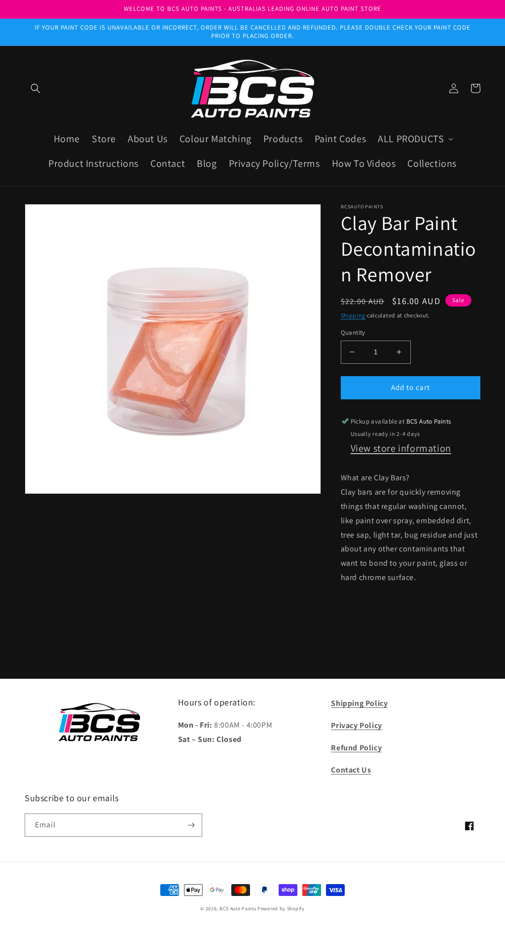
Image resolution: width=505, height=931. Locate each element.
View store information (401, 448)
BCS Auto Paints (237, 908)
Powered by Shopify (281, 908)
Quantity (353, 332)
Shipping (353, 315)
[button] (35, 88)
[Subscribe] (191, 825)
